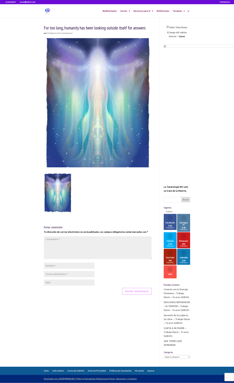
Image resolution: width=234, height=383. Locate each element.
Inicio (46, 371)
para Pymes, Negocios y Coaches (120, 378)
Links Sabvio (58, 371)
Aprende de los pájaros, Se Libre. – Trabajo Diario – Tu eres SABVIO (177, 319)
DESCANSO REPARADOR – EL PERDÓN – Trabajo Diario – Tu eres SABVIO (177, 306)
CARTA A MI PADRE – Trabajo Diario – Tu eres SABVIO (176, 332)
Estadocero (53, 33)
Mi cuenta (139, 371)
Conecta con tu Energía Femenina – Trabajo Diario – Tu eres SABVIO (176, 293)
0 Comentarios (66, 33)
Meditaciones (110, 11)
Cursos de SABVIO (75, 371)
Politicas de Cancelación (120, 371)
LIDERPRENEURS (66, 378)
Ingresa (150, 371)
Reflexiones (163, 11)
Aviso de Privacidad (97, 371)
